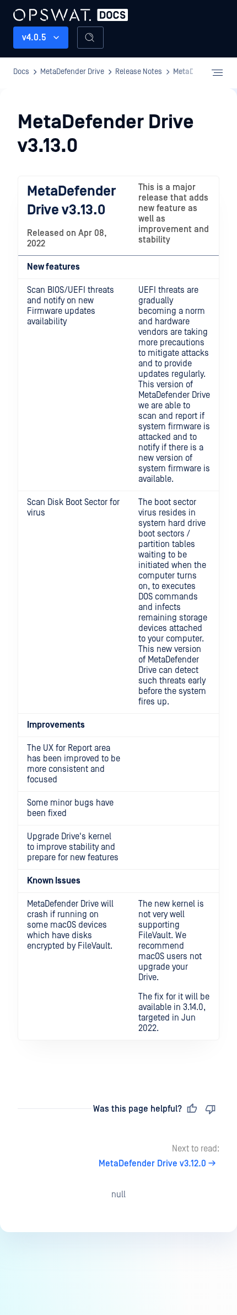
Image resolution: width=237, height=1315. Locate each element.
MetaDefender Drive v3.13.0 (71, 200)
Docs (21, 71)
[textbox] (118, 619)
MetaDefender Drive (56, 13)
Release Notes (138, 71)
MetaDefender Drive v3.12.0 (152, 1164)
